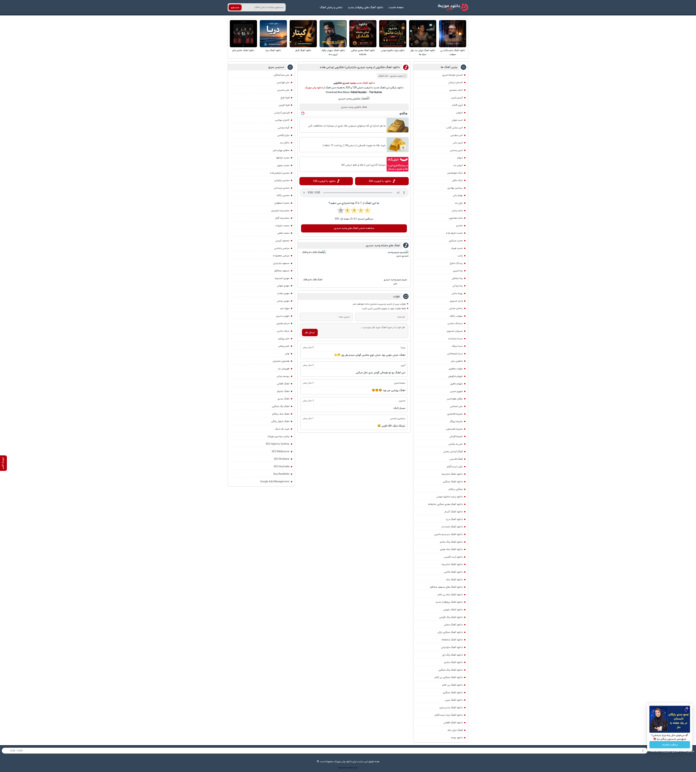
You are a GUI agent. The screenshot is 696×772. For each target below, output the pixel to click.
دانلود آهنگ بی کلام (452, 685)
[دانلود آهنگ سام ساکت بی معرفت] (452, 33)
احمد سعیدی (456, 90)
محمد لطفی (283, 233)
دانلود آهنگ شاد (454, 579)
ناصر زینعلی (283, 346)
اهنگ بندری (283, 398)
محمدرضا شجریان (280, 210)
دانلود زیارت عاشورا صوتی (393, 50)
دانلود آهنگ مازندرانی (452, 647)
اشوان (459, 112)
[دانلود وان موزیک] (453, 7)
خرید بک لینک (282, 429)
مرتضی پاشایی (281, 248)
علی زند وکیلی (455, 444)
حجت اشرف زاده (454, 233)
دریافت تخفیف (670, 744)
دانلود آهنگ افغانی (453, 722)
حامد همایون (456, 218)
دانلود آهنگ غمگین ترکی (450, 632)
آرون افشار (457, 105)
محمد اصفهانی (281, 203)
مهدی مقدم (283, 293)
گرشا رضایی (283, 127)
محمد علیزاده (282, 225)
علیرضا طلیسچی (454, 429)
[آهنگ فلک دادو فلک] (313, 263)
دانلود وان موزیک (314, 87)
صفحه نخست (396, 7)
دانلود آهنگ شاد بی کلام (450, 594)
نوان (287, 353)
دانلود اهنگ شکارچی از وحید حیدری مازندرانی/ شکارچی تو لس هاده (360, 67)
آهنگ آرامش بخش (453, 451)
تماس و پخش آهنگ (331, 7)
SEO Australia (281, 466)
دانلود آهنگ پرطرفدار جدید (449, 602)
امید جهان (457, 120)
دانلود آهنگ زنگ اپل (452, 655)
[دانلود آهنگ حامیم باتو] (243, 33)
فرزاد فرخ (285, 97)
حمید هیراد (457, 248)
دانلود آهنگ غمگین (453, 481)
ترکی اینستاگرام (455, 466)
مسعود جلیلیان (281, 263)
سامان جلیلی (456, 308)
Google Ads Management (274, 481)
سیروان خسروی (455, 331)
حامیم (459, 225)
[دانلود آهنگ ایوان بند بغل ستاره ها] (422, 33)
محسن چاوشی (281, 180)
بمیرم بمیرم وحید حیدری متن (395, 281)
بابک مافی (457, 180)
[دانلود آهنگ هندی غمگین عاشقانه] (362, 33)
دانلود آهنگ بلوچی (453, 609)
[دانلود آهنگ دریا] (273, 33)
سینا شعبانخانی (455, 353)
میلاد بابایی (283, 331)
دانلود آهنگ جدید (365, 83)
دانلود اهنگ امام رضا (452, 474)
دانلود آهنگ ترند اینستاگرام (449, 715)
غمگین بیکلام (456, 489)
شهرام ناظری (456, 383)
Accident (355, 768)
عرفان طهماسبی (455, 398)
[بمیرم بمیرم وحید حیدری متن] (395, 263)
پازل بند (459, 203)
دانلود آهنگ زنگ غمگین (450, 670)
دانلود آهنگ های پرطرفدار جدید (365, 7)
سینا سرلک (457, 346)
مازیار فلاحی (283, 135)
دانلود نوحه (457, 737)
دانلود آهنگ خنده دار (452, 526)
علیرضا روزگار (456, 421)
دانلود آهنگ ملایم (453, 662)
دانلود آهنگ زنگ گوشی (451, 617)
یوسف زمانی (283, 376)
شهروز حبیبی (456, 391)
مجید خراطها (282, 158)
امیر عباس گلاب (454, 127)
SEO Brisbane (281, 459)
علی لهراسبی (283, 82)
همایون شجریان (281, 361)
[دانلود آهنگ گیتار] (303, 33)
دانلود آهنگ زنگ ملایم (451, 542)
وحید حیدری (396, 76)
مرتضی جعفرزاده (281, 255)
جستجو (235, 7)
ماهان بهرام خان (281, 150)
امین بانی (458, 142)
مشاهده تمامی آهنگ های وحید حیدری (354, 228)
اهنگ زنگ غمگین (280, 406)
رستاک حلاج (456, 263)
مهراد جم (284, 308)
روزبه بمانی (457, 293)
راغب (460, 255)
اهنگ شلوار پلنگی (280, 421)
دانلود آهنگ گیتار (303, 50)
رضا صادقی (457, 278)
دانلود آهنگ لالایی (453, 572)
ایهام (460, 158)
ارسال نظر (310, 332)
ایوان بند (458, 165)
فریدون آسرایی (281, 112)
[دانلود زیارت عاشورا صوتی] (392, 33)
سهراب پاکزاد (456, 316)
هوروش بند (283, 368)
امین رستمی (456, 150)
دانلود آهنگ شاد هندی (451, 549)
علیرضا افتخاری (455, 414)
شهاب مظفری (456, 368)
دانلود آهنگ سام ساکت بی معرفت (452, 52)
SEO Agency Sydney (277, 444)
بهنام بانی (458, 195)
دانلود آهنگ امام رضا (452, 564)
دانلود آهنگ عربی (454, 700)
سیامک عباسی (455, 323)
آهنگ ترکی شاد (455, 730)
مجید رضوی (283, 165)
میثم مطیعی (282, 323)
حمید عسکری (456, 240)
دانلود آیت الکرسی (453, 557)
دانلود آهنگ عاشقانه (452, 639)
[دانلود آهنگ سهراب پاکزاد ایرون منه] (333, 33)
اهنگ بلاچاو (283, 391)
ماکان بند (284, 142)
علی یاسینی (283, 90)
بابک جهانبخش (455, 173)
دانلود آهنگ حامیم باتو (243, 50)
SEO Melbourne (280, 451)
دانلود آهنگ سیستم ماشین (448, 534)
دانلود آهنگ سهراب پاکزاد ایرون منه (333, 52)
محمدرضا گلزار (282, 218)
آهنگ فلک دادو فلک (312, 279)
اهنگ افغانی (283, 383)
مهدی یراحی (283, 301)
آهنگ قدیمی (456, 459)
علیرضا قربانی (456, 436)
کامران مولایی (282, 120)
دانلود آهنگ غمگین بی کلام (449, 677)
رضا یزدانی (457, 286)
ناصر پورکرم (283, 338)
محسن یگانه (283, 195)
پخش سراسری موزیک (278, 436)
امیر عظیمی (456, 135)
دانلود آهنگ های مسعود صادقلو (446, 587)
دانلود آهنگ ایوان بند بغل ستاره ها (422, 52)
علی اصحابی (456, 406)
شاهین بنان (457, 361)
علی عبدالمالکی (281, 75)
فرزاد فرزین (284, 105)
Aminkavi (351, 768)
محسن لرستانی (281, 188)
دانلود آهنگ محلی (453, 624)
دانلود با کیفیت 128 (324, 181)
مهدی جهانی (283, 286)
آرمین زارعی (457, 97)
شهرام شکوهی (455, 376)
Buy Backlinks (281, 474)
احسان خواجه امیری (452, 75)
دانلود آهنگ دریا (273, 50)
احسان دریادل (455, 82)
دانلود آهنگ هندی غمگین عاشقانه (363, 52)
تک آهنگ (383, 76)
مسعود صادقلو (281, 270)
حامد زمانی (457, 210)
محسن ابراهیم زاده (279, 173)
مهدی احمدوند (281, 278)
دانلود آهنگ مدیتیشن (451, 707)
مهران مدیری (282, 316)
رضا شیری (458, 270)
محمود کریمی (282, 240)
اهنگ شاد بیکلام (280, 414)
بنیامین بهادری (455, 188)
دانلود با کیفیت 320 (380, 181)
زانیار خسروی (456, 301)
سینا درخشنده (455, 338)
